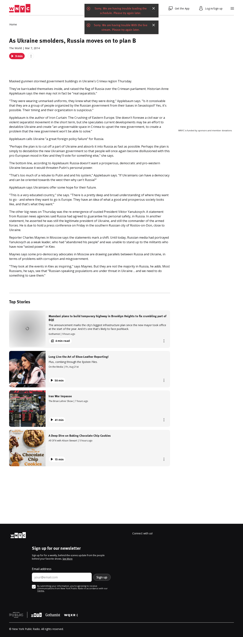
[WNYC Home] (19, 8)
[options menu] (31, 56)
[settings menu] (232, 8)
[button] (89, 329)
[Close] (153, 10)
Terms (40, 590)
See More (67, 558)
